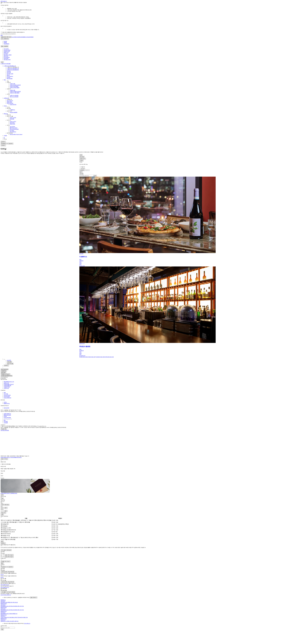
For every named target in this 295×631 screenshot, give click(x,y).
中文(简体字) (6, 43)
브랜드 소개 (6, 383)
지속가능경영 (7, 396)
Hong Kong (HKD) (7, 54)
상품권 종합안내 (7, 413)
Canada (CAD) (7, 51)
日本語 (5, 42)
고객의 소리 (6, 388)
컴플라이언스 (7, 403)
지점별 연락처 (7, 386)
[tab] (2, 459)
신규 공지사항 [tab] (11, 592)
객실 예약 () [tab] (11, 571)
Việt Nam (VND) (7, 59)
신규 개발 (6, 393)
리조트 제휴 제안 (7, 397)
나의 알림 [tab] (3, 592)
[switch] (1, 559)
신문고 (5, 402)
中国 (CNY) (6, 52)
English (5, 41)
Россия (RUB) (7, 57)
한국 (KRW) (6, 48)
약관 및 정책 (6, 407)
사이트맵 (6, 422)
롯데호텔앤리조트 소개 (9, 381)
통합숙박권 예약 (7, 415)
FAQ (5, 420)
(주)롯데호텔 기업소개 (9, 384)
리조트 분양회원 (7, 417)
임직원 (5, 416)
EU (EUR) (6, 53)
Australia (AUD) (7, 50)
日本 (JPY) (6, 56)
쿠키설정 (6, 421)
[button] (147, 463)
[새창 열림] (3, 433)
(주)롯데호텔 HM (7, 385)
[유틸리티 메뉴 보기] (4, 359)
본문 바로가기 (4, 1)
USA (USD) (6, 58)
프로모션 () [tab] (4, 571)
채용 (5, 392)
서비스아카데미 (7, 395)
